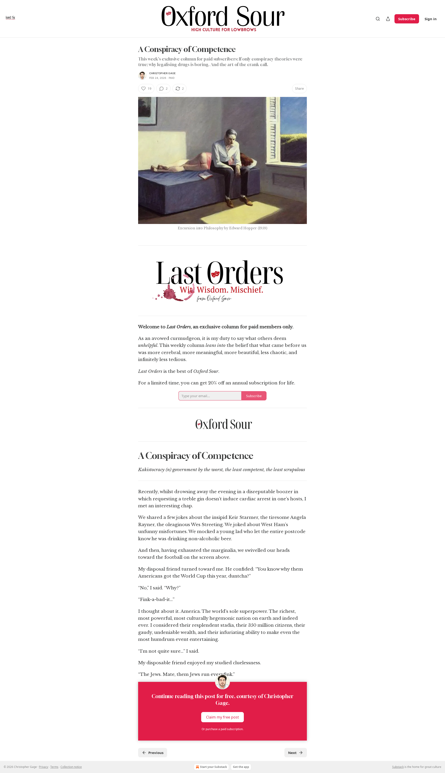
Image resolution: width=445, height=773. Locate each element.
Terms (54, 767)
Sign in (431, 18)
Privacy (43, 767)
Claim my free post (222, 716)
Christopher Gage (162, 73)
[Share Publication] (388, 18)
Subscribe (406, 18)
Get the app (241, 767)
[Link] (131, 455)
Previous (155, 752)
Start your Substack (213, 767)
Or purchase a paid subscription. (222, 729)
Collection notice (71, 767)
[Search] (377, 18)
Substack (398, 767)
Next (292, 752)
